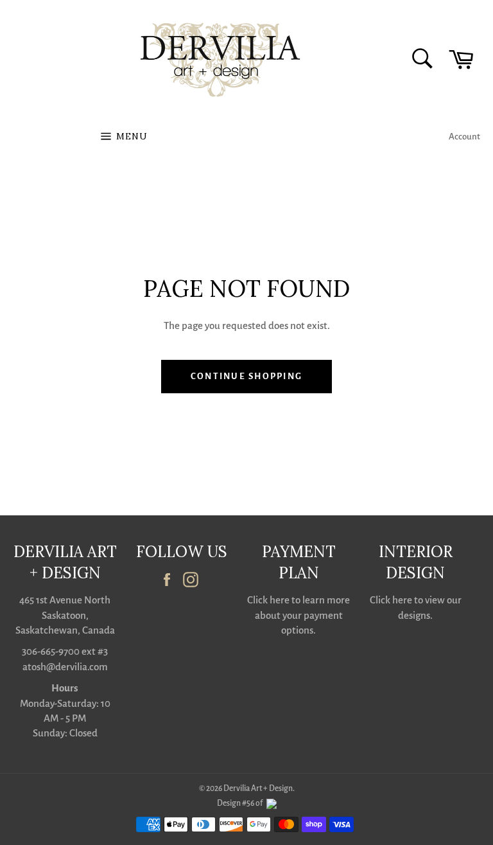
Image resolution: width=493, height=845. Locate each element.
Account (464, 136)
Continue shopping (246, 376)
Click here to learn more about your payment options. (298, 615)
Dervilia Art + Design (258, 788)
